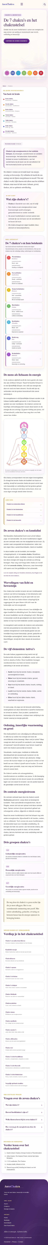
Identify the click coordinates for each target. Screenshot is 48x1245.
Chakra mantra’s (14, 1031)
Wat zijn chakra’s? (12, 1105)
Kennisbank (7, 1223)
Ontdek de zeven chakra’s (16, 41)
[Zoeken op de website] (44, 4)
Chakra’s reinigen (16, 986)
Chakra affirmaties (15, 1040)
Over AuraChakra (9, 1225)
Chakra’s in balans (14, 977)
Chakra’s (6, 1206)
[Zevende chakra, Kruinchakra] (7, 73)
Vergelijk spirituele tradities (16, 1084)
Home (4, 86)
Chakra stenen (13, 1013)
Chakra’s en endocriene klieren (24, 504)
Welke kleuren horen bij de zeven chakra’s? (21, 1119)
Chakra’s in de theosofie (24, 521)
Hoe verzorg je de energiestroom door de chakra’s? (21, 1128)
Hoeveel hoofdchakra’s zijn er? (17, 1112)
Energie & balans (9, 1209)
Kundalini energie (18, 950)
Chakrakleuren (14, 959)
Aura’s (6, 1204)
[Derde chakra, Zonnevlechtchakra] (29, 73)
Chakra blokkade (14, 995)
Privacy (14, 1242)
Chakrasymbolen (13, 1004)
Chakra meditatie (14, 1022)
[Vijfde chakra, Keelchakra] (18, 73)
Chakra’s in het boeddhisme (24, 515)
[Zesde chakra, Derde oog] (12, 73)
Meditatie (7, 1220)
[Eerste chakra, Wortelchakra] (41, 73)
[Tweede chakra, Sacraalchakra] (35, 73)
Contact (20, 1242)
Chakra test (15, 1049)
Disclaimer (7, 1242)
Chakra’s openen (14, 968)
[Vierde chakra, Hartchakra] (24, 73)
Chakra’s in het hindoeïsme (24, 510)
